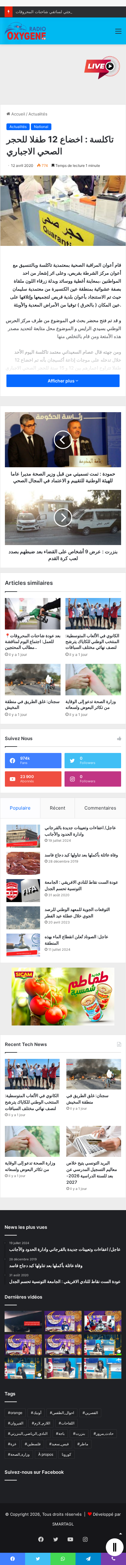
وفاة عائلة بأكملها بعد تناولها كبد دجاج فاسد (81, 854)
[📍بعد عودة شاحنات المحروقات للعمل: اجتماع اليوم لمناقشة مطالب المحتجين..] (33, 614)
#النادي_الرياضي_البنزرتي (27, 1433)
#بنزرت (79, 1433)
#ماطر (82, 1444)
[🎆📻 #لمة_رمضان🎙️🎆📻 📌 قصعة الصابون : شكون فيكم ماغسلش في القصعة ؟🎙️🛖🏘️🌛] (102, 1321)
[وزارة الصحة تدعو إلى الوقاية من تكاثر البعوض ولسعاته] (93, 679)
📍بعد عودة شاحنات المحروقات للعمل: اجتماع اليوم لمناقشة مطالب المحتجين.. (33, 641)
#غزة (12, 1444)
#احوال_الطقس (62, 1412)
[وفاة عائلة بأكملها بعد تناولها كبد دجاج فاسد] (23, 863)
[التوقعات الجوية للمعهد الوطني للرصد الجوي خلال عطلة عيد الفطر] (23, 917)
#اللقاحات (66, 1423)
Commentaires (100, 808)
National (41, 126)
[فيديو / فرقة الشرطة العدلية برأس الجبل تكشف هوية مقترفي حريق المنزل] (23, 1321)
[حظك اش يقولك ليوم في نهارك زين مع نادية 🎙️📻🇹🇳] (23, 1368)
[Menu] (118, 33)
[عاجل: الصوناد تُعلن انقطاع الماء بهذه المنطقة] (23, 945)
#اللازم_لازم (41, 1423)
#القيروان (15, 1423)
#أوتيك (36, 1412)
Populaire (20, 808)
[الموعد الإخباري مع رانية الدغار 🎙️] (63, 1321)
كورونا (66, 1454)
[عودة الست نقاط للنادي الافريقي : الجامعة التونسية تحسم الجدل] (23, 890)
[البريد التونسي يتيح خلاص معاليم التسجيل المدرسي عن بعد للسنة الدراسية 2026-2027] (93, 1141)
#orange (15, 1412)
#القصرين (90, 1412)
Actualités (37, 113)
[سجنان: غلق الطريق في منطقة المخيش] (33, 679)
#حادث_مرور (103, 1433)
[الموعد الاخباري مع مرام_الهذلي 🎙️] (63, 1345)
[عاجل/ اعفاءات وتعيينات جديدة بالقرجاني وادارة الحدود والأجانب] (23, 836)
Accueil (17, 113)
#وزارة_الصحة (19, 1454)
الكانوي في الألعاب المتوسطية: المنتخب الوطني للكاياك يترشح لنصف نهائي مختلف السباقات (92, 641)
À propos (45, 1454)
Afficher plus (62, 380)
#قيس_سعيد (59, 1444)
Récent (57, 808)
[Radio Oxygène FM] (26, 31)
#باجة (60, 1433)
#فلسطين (33, 1444)
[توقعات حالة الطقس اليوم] (23, 1345)
